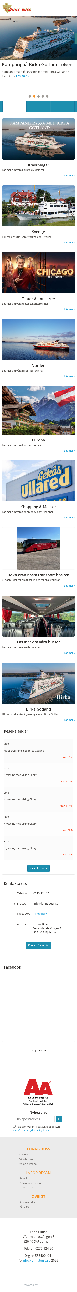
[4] (43, 96)
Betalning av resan (30, 1182)
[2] (34, 96)
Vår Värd (24, 1206)
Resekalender (16, 730)
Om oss (23, 1154)
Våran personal (28, 1163)
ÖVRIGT (38, 1196)
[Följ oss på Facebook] (38, 1060)
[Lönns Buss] (17, 8)
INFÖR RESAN (38, 1172)
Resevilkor (25, 1178)
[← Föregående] (7, 96)
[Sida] (14, 106)
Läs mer (25, 84)
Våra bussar (26, 1159)
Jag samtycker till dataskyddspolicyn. (36, 1128)
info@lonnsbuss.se (45, 903)
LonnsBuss (40, 913)
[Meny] (63, 106)
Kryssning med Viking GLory (20, 774)
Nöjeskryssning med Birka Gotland (24, 750)
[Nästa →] (69, 96)
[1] (30, 96)
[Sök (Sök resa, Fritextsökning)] (38, 106)
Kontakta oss (27, 1187)
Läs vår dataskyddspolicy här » (31, 1130)
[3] (38, 96)
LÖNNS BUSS (38, 1148)
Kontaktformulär (38, 945)
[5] (47, 96)
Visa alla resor (38, 868)
